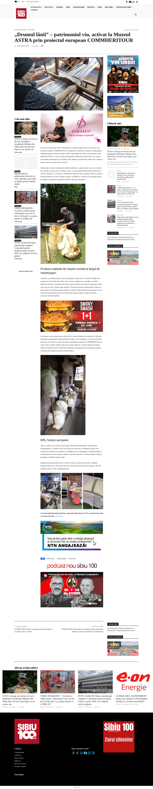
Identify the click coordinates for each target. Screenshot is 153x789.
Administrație (120, 215)
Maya (16, 187)
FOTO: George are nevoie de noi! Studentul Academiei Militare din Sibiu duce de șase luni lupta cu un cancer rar (25, 144)
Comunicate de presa (20, 29)
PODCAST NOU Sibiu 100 (72, 535)
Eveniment (31, 29)
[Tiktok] (137, 2)
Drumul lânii (71, 528)
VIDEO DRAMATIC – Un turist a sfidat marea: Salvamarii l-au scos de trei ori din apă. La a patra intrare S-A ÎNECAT (25, 213)
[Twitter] (93, 723)
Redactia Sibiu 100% (23, 46)
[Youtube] (130, 2)
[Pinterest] (132, 49)
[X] (127, 49)
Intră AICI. (59, 486)
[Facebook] (126, 2)
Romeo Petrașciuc (121, 227)
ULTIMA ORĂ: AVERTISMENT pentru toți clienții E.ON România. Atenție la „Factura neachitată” (132, 668)
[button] (135, 14)
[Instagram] (89, 723)
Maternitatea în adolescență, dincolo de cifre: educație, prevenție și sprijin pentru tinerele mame (25, 178)
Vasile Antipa (18, 152)
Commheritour (50, 528)
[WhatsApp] (136, 49)
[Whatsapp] (133, 2)
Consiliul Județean (61, 528)
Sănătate (17, 171)
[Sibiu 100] (21, 13)
